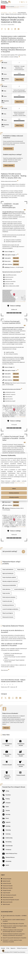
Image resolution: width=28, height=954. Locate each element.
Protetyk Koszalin (21, 775)
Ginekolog (8, 830)
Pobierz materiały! (8, 165)
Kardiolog (8, 826)
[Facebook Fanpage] (20, 2)
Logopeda (8, 822)
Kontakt (3, 948)
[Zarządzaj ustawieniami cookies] (3, 950)
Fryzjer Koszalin (6, 892)
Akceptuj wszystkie (14, 497)
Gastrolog (8, 834)
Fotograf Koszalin (7, 890)
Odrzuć (14, 488)
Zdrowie (14, 12)
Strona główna (4, 12)
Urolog (7, 791)
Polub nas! (6, 727)
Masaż (7, 818)
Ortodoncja (8, 849)
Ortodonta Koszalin (7, 764)
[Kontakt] (22, 2)
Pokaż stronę (16, 261)
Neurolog (8, 814)
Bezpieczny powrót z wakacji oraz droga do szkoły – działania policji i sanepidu (15, 926)
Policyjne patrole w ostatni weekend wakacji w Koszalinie (14, 920)
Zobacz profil (15, 258)
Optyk (7, 806)
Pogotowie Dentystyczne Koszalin (7, 777)
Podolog (8, 798)
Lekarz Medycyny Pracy (11, 853)
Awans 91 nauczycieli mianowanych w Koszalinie (14, 937)
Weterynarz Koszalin (8, 888)
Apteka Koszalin (6, 881)
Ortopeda (8, 802)
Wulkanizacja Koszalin (8, 897)
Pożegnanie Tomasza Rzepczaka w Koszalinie (13, 923)
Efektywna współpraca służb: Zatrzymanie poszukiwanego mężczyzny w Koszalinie (13, 930)
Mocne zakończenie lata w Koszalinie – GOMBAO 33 (15, 916)
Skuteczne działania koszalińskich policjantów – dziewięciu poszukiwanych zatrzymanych (14, 934)
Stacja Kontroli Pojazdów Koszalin (11, 899)
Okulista (8, 810)
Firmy (10, 12)
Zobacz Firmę (19, 79)
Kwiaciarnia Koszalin (8, 885)
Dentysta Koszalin (7, 878)
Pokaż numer (16, 264)
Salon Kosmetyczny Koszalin (9, 895)
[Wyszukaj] (24, 2)
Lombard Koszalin (7, 883)
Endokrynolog (9, 837)
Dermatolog (8, 841)
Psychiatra (8, 794)
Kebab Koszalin (6, 904)
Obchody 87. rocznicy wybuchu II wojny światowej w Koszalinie (12, 941)
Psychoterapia (9, 845)
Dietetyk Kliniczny (10, 857)
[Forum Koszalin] (6, 2)
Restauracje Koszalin (7, 902)
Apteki (7, 865)
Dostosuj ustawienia (14, 492)
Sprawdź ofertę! (8, 148)
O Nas (7, 948)
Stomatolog (8, 861)
